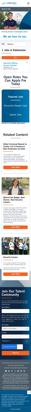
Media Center (10, 363)
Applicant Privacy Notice (14, 365)
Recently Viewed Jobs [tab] (15, 106)
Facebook (12, 371)
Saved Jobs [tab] (15, 115)
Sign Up (16, 353)
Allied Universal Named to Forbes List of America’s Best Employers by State (15, 146)
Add (27, 341)
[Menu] (28, 3)
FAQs (22, 365)
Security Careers (10, 257)
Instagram (21, 371)
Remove (10, 341)
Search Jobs (6, 9)
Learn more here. (24, 383)
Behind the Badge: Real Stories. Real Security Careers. (14, 200)
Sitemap (4, 363)
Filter (15, 57)
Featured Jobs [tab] (15, 97)
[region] (15, 401)
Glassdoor (18, 371)
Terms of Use (18, 363)
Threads (24, 371)
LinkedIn (9, 371)
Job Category (5, 325)
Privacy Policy (25, 363)
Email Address (5, 307)
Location (4, 332)
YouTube (6, 371)
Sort (3, 44)
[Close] (29, 392)
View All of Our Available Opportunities (13, 123)
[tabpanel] (15, 123)
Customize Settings (15, 409)
